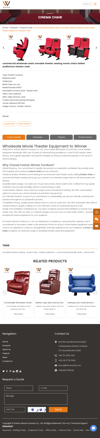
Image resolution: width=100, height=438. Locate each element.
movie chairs (32, 252)
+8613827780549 (66, 370)
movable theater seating (13, 252)
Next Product (24, 123)
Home (5, 27)
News (4, 357)
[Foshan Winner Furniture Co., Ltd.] (6, 4)
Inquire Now (9, 123)
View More (18, 314)
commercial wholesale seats (69, 252)
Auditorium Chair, (36, 430)
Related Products (50, 261)
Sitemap (66, 423)
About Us (6, 349)
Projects (6, 353)
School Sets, (78, 430)
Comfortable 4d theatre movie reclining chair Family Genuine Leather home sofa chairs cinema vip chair (18, 302)
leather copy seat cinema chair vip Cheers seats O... (50, 307)
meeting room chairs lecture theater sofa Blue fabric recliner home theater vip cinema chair (81, 302)
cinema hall (88, 252)
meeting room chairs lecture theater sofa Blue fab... (82, 307)
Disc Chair (90, 430)
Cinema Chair (26, 27)
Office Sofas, (51, 430)
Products (14, 27)
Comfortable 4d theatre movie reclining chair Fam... (18, 307)
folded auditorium (47, 252)
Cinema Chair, (64, 430)
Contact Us (7, 361)
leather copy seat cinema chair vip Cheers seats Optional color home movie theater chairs (50, 302)
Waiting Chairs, (19, 430)
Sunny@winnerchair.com (69, 365)
